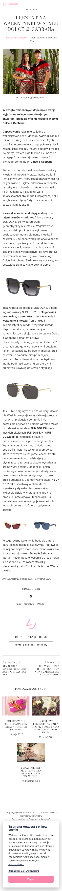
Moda (41, 604)
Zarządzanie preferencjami (23, 870)
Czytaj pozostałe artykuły (31, 645)
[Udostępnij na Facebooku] (31, 597)
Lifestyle (31, 9)
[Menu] (58, 4)
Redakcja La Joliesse (16, 37)
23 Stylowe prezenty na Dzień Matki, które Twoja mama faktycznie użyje (45, 727)
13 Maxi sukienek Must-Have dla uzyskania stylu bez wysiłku (31, 772)
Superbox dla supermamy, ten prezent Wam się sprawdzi (16, 725)
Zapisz (31, 879)
